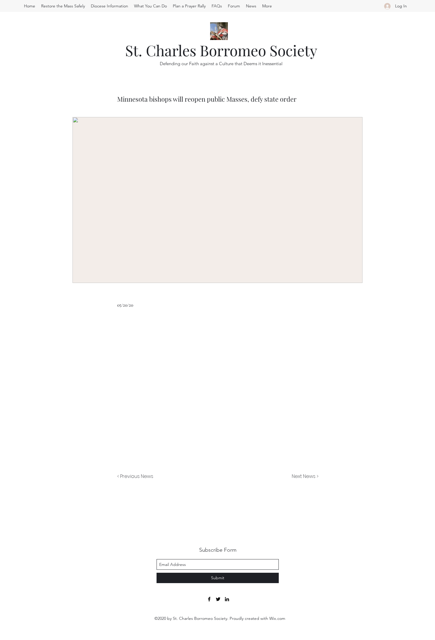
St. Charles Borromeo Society (221, 50)
